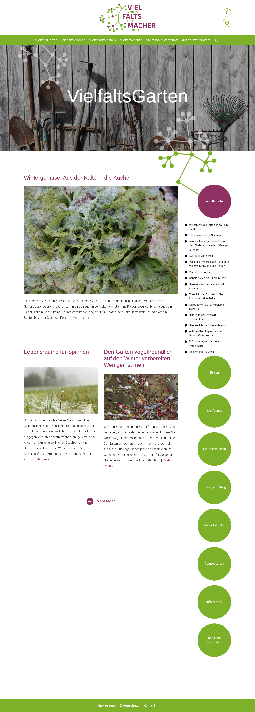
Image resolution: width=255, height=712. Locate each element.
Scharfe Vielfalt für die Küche (207, 278)
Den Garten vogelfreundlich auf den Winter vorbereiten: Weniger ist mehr (208, 245)
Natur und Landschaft (214, 640)
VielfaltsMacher (73, 40)
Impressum (106, 705)
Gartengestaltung (214, 487)
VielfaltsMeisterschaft (162, 40)
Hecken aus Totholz (201, 351)
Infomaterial (214, 602)
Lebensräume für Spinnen (205, 235)
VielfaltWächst (131, 40)
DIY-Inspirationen (214, 449)
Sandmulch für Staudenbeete (207, 325)
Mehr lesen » (81, 317)
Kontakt (149, 705)
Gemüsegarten (214, 563)
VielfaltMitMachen (102, 40)
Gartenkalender (214, 525)
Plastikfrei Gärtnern (201, 272)
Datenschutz (129, 705)
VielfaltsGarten (46, 40)
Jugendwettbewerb (196, 40)
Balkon (214, 372)
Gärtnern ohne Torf (201, 255)
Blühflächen (214, 411)
